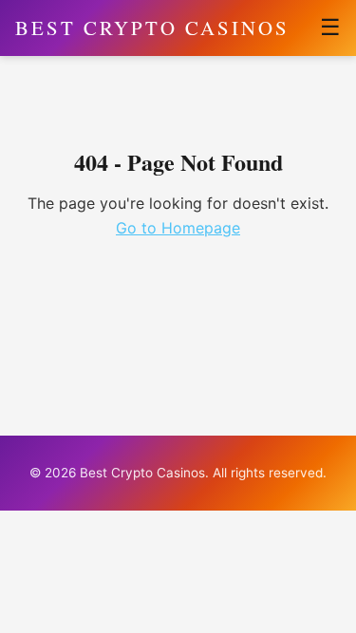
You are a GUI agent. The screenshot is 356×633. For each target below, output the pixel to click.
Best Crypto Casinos (152, 27)
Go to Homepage (178, 227)
